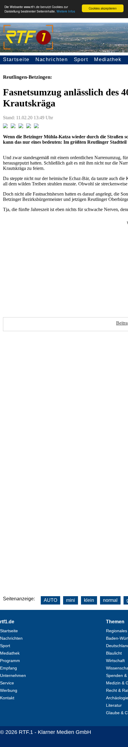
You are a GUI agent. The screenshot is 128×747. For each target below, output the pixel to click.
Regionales (116, 630)
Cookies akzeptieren (103, 8)
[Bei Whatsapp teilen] (20, 126)
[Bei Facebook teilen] (5, 126)
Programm (10, 660)
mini (70, 600)
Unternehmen (13, 675)
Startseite (16, 59)
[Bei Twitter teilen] (13, 126)
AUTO (50, 600)
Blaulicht (114, 653)
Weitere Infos (66, 11)
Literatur (114, 705)
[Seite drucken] (36, 126)
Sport (81, 59)
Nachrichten (51, 59)
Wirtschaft (115, 660)
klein (89, 600)
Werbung (8, 690)
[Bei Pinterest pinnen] (28, 126)
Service (7, 683)
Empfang (8, 668)
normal (110, 600)
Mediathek (107, 59)
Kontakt (7, 697)
